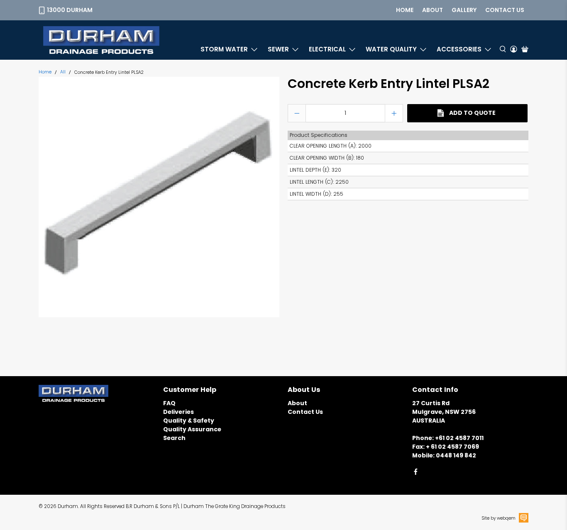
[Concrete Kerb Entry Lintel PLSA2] (159, 197)
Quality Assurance (192, 429)
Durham (68, 506)
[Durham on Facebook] (415, 473)
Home (404, 10)
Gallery (464, 10)
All (63, 72)
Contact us (504, 10)
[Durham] (101, 40)
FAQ (169, 403)
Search (174, 438)
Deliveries (178, 412)
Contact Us (305, 412)
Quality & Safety (188, 420)
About (432, 10)
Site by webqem (499, 518)
